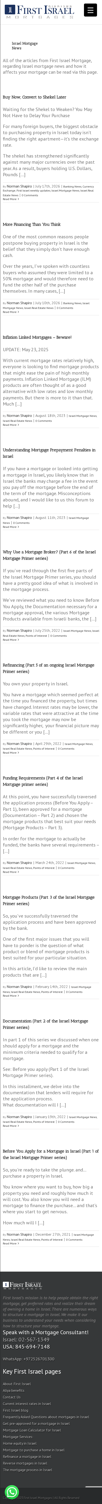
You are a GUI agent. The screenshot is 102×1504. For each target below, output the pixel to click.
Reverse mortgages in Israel (25, 1463)
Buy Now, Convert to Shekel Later (34, 97)
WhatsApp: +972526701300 (28, 1359)
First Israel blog (15, 1410)
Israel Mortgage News (65, 190)
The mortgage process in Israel (27, 1469)
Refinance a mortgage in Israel (27, 1456)
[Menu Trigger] (90, 10)
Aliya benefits (13, 1390)
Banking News (72, 186)
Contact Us (12, 1397)
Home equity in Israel (20, 1443)
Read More (10, 199)
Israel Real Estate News (38, 308)
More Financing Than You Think (32, 224)
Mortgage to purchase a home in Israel (34, 1450)
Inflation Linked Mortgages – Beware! (37, 337)
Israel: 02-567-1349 (26, 1339)
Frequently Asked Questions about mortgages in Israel (46, 1416)
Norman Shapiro (19, 186)
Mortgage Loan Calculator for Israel (32, 1430)
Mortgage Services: (18, 1436)
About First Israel (17, 1383)
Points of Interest (36, 635)
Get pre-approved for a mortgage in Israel (36, 1423)
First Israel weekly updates (33, 190)
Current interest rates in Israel (27, 1403)
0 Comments (30, 195)
